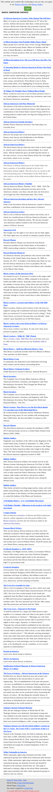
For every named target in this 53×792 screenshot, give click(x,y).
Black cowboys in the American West (18, 274)
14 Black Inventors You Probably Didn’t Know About (24, 42)
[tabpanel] (26, 393)
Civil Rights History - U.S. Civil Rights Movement (23, 501)
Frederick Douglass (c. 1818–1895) (17, 549)
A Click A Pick (21, 785)
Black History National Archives (16, 369)
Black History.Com (11, 359)
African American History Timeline (17, 184)
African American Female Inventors (18, 122)
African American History (14, 132)
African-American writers (14, 212)
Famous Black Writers (12, 528)
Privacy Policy (37, 4)
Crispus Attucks (9, 513)
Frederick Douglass (11, 567)
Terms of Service (21, 4)
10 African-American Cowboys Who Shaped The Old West (27, 18)
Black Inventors (9, 376)
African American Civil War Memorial (19, 104)
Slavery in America (11, 659)
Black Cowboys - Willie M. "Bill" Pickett (19, 336)
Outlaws (31, 303)
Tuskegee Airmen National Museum (17, 708)
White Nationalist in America (15, 752)
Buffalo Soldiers (9, 438)
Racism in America (11, 651)
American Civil (9, 230)
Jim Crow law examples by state (16, 585)
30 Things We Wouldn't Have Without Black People (24, 91)
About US (10, 780)
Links (24, 780)
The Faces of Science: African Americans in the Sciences (26, 673)
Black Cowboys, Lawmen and (15, 303)
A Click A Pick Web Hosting (25, 783)
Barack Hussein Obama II (14, 253)
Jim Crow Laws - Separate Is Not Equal (19, 609)
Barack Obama (9, 240)
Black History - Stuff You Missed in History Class (23, 349)
